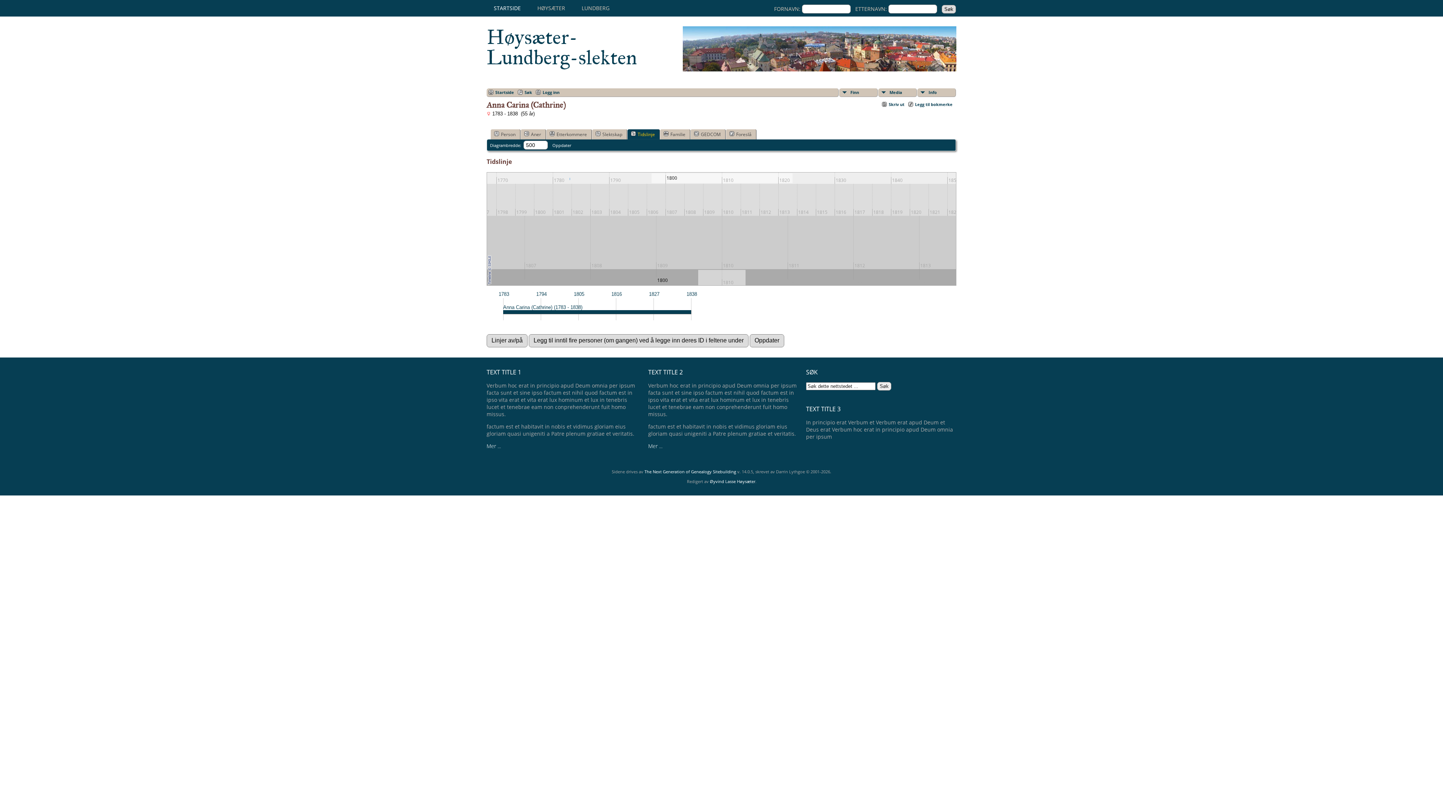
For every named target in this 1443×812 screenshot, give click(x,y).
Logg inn (551, 92)
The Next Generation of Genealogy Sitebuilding (690, 471)
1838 (692, 294)
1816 (616, 294)
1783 (504, 294)
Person (508, 134)
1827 (654, 294)
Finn (854, 92)
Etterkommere (572, 134)
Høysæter (551, 8)
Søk (528, 92)
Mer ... (494, 446)
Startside (507, 8)
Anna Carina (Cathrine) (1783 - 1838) (542, 307)
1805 (579, 294)
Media (895, 92)
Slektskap (612, 134)
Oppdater (561, 145)
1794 (541, 294)
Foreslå (744, 134)
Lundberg (596, 8)
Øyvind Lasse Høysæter (732, 481)
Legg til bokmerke (934, 104)
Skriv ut (897, 104)
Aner (536, 134)
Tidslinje (646, 134)
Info (933, 92)
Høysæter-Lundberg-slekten (562, 47)
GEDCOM (711, 134)
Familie (677, 134)
